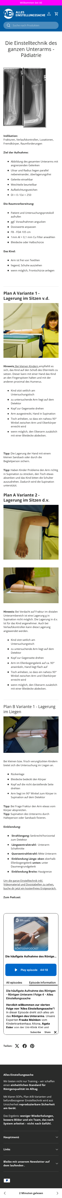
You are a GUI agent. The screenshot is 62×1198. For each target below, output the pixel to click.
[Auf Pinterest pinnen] (32, 1046)
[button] (56, 14)
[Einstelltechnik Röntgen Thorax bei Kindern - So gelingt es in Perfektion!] (5, 1193)
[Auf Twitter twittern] (17, 1046)
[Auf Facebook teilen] (24, 1046)
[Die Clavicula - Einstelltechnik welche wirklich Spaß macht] (57, 1193)
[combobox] (31, 25)
